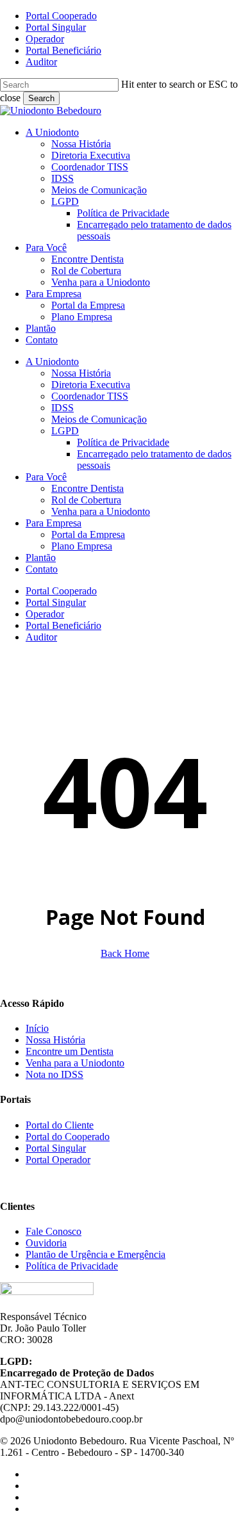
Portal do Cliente (60, 1125)
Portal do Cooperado (68, 1136)
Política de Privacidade (123, 442)
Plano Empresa (81, 546)
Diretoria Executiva (90, 384)
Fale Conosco (53, 1231)
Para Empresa (53, 523)
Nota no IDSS (54, 1074)
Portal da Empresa (88, 534)
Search (41, 98)
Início (37, 1028)
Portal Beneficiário (63, 625)
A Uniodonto (52, 361)
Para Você (46, 476)
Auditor (41, 637)
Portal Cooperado (61, 590)
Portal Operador (58, 1159)
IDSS (62, 407)
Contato (42, 569)
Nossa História (81, 373)
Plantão (41, 557)
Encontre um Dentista (69, 1051)
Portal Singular (56, 602)
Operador (45, 613)
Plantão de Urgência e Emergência (95, 1254)
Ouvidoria (46, 1242)
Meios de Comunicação (99, 419)
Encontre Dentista (87, 488)
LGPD (65, 430)
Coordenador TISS (89, 396)
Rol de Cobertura (86, 499)
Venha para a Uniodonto (100, 511)
